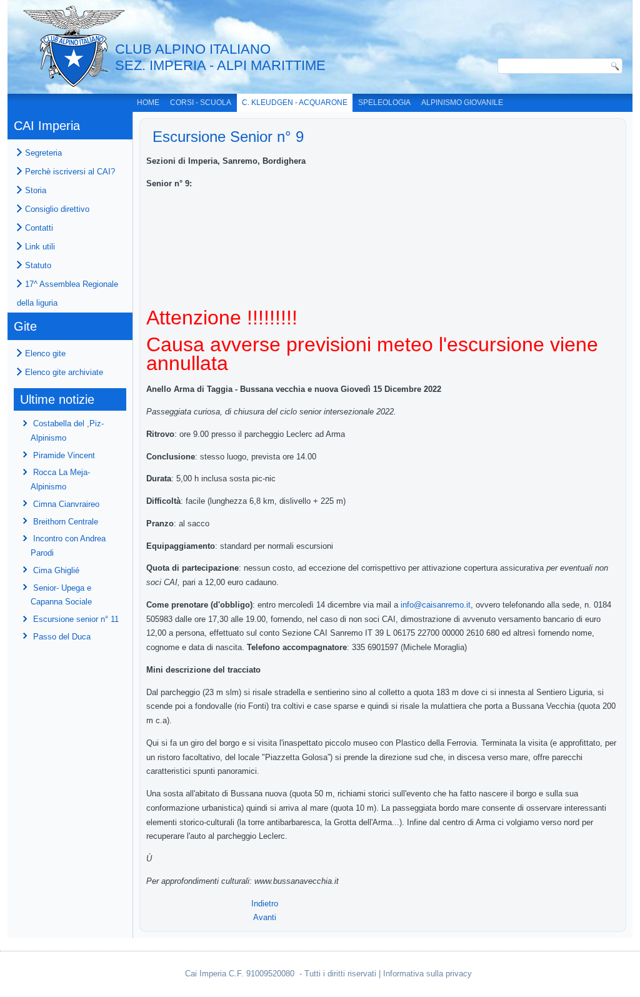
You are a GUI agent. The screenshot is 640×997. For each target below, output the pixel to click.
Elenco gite (45, 353)
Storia (35, 190)
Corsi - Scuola (200, 102)
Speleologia (384, 102)
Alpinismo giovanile (462, 102)
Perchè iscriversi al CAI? (70, 171)
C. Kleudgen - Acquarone (295, 102)
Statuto (38, 265)
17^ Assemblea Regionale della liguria (67, 293)
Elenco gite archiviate (64, 372)
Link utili (40, 246)
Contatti (39, 228)
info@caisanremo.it (436, 604)
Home (148, 102)
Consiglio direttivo (57, 209)
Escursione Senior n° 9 (228, 136)
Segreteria (43, 153)
